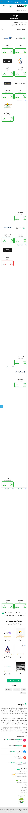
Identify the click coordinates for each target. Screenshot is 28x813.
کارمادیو (23, 689)
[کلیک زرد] (8, 543)
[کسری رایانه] (20, 155)
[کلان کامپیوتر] (20, 372)
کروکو (7, 68)
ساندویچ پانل (8, 689)
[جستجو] (6, 5)
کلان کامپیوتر (20, 379)
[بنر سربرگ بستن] (2, 2)
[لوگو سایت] (22, 6)
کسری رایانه (20, 212)
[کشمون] (20, 228)
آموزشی (7, 47)
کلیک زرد (8, 600)
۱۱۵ (5, 613)
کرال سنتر (20, 68)
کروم (20, 90)
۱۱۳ (11, 613)
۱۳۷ (7, 616)
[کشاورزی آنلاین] (8, 106)
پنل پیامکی (16, 689)
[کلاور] (8, 421)
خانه (26, 22)
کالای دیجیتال (20, 70)
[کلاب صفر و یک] (20, 299)
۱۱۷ (24, 616)
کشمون (20, 235)
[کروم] (20, 83)
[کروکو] (8, 61)
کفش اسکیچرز (7, 235)
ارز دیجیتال (7, 92)
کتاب (20, 47)
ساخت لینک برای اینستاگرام (21, 774)
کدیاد (7, 45)
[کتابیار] (20, 38)
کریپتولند (8, 90)
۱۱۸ (21, 616)
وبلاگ (25, 785)
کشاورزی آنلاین (7, 113)
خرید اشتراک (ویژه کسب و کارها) (19, 776)
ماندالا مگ (23, 693)
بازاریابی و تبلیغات (7, 480)
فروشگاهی (7, 115)
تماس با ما (24, 787)
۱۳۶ (10, 616)
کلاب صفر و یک (20, 357)
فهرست (21, 22)
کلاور (7, 478)
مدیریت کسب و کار (22, 771)
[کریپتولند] (8, 83)
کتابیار (20, 45)
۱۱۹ (18, 616)
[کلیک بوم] (20, 543)
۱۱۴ (8, 613)
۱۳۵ (13, 616)
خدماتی (20, 602)
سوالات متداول (23, 792)
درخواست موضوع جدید (21, 782)
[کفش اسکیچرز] (8, 228)
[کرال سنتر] (20, 61)
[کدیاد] (8, 38)
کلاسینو (7, 257)
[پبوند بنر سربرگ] (14, 2)
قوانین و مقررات (23, 790)
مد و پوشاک (7, 70)
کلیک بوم (20, 600)
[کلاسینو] (8, 250)
